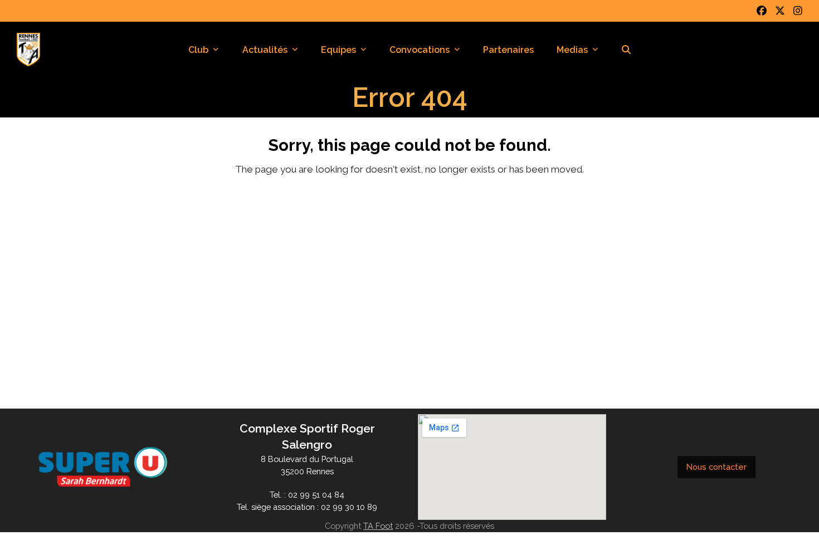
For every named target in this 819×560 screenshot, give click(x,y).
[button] (626, 50)
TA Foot (378, 525)
